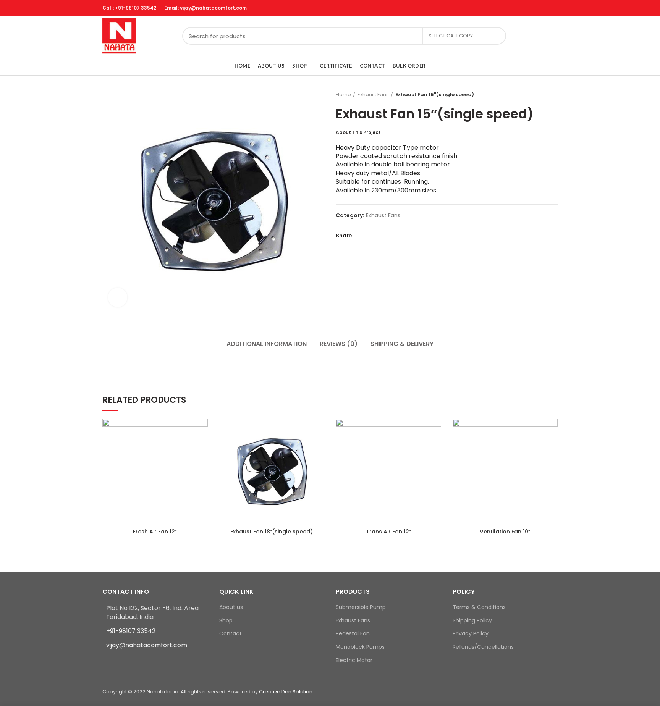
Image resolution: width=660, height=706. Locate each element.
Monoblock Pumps (360, 647)
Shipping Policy (472, 620)
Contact (230, 633)
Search (495, 36)
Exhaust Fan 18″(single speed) (271, 531)
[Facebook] (362, 236)
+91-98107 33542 (130, 631)
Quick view (202, 431)
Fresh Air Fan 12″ (155, 531)
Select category (451, 35)
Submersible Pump (361, 607)
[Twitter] (371, 236)
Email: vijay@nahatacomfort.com (205, 8)
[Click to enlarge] (117, 297)
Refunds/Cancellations (483, 647)
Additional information (266, 343)
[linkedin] (390, 236)
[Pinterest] (381, 236)
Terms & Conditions (479, 607)
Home (343, 94)
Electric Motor (354, 660)
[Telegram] (400, 236)
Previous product (538, 95)
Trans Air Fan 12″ (388, 531)
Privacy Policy (471, 633)
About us (231, 607)
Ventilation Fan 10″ (505, 531)
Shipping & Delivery (402, 343)
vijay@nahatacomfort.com (146, 645)
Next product (554, 95)
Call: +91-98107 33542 (129, 8)
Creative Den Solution (285, 691)
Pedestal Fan (353, 633)
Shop (226, 620)
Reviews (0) (339, 343)
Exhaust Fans (373, 94)
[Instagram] (116, 661)
